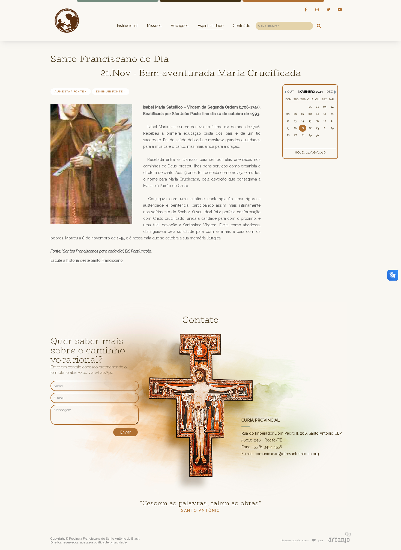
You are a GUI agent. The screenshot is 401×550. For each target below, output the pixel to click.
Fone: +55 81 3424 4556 (261, 447)
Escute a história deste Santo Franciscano (86, 260)
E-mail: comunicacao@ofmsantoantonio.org (280, 454)
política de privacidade (110, 542)
